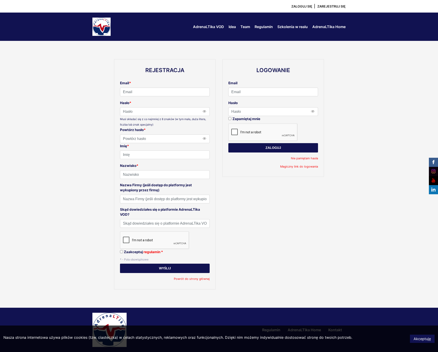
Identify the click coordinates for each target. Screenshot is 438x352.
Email (232, 83)
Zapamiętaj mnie (246, 119)
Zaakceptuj (143, 252)
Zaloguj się (301, 6)
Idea (232, 26)
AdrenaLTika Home (329, 26)
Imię (124, 146)
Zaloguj (273, 148)
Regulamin (264, 26)
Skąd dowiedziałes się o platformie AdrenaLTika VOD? (160, 212)
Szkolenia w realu (292, 26)
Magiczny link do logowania (299, 166)
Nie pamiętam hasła (304, 158)
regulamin (151, 252)
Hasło (233, 103)
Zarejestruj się (331, 6)
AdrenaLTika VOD (208, 26)
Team (245, 26)
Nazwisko (129, 165)
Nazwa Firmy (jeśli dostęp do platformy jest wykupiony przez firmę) (156, 187)
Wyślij (165, 268)
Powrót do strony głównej (192, 279)
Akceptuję (422, 338)
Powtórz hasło (133, 130)
